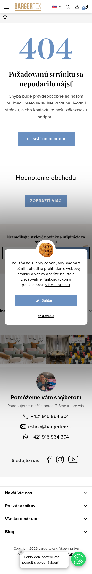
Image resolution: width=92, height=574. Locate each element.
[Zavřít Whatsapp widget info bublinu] (21, 552)
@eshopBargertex (74, 460)
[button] (78, 559)
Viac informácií (57, 284)
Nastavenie (46, 316)
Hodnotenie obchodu (46, 177)
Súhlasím (49, 300)
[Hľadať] (67, 6)
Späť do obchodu (49, 139)
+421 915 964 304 (50, 416)
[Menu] (6, 6)
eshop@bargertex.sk (50, 426)
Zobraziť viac (46, 201)
